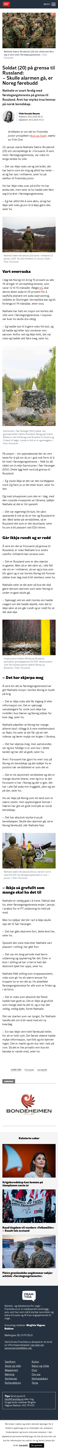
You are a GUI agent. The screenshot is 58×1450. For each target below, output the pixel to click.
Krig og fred (38, 136)
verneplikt (42, 1069)
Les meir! (23, 1445)
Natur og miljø (40, 1366)
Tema (35, 1383)
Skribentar (11, 1378)
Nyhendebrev (13, 1383)
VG (41, 288)
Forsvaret (29, 1069)
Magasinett (11, 1370)
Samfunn (10, 1361)
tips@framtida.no (14, 1399)
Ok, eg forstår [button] (36, 1445)
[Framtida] (6, 4)
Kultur (35, 1361)
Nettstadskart (40, 1378)
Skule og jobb (13, 1366)
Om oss (36, 1374)
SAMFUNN (16, 1069)
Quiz (34, 1370)
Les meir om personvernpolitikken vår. (24, 1346)
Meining (9, 1374)
